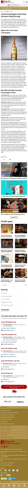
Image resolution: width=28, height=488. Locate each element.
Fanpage (14, 486)
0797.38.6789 (6, 367)
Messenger (24, 486)
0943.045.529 (13, 342)
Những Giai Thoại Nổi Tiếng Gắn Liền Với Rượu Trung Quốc (20, 251)
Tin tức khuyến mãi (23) (6, 296)
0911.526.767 (5, 354)
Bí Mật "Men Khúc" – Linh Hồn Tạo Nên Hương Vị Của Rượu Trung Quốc (6, 280)
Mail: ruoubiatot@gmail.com (6, 465)
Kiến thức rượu (9, 7)
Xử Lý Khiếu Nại (4, 421)
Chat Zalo (19, 486)
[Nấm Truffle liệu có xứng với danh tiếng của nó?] (14, 205)
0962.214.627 (13, 328)
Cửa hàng (9, 486)
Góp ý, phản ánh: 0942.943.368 (7, 462)
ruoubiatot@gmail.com (8, 330)
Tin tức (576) (4, 293)
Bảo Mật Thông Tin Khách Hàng (7, 417)
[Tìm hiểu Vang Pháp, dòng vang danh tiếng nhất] (14, 187)
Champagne (4, 19)
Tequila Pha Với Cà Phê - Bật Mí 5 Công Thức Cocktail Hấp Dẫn (20, 265)
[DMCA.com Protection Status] (4, 478)
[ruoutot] (7, 2)
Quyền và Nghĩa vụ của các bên (7, 423)
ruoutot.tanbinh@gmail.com (10, 356)
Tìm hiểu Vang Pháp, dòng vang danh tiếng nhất (13, 196)
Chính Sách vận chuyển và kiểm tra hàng (9, 412)
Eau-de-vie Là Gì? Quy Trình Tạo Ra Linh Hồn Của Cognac (7, 236)
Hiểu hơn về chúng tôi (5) (7, 305)
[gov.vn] (12, 478)
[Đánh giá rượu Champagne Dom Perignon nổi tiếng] (14, 169)
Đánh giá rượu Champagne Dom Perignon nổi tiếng (14, 178)
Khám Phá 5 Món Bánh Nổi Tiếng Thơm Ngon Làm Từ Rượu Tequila (20, 280)
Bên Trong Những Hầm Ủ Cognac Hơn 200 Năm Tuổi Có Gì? (20, 236)
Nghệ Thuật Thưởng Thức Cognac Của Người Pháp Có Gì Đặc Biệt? (7, 251)
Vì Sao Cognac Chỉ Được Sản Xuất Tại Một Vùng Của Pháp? (6, 265)
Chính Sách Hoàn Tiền (5, 410)
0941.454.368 (6, 328)
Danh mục (3, 486)
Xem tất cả (14, 217)
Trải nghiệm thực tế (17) (6, 302)
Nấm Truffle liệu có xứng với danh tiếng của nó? (13, 214)
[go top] (26, 479)
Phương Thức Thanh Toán (6, 419)
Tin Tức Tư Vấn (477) (5, 299)
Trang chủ (3, 7)
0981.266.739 (6, 379)
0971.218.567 (12, 354)
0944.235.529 (6, 342)
